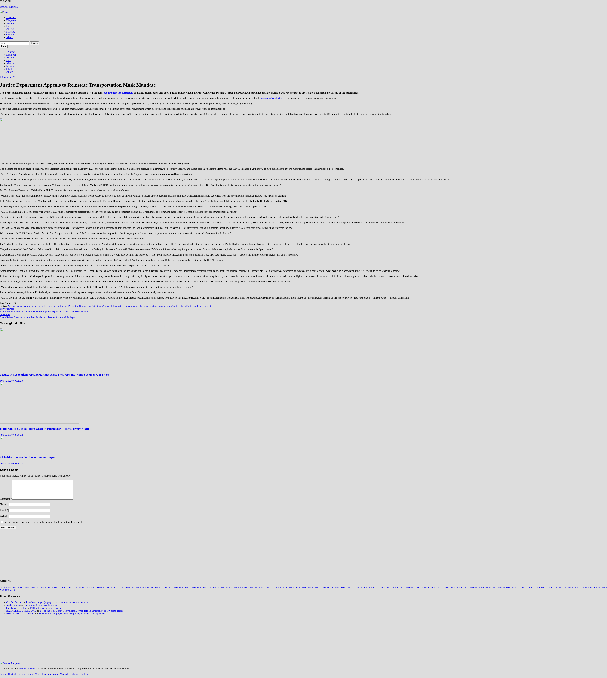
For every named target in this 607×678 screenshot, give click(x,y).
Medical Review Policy (46, 674)
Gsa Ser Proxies (14, 602)
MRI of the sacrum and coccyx (45, 608)
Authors (85, 674)
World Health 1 (547, 587)
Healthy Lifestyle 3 (258, 587)
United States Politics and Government (191, 306)
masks (139, 306)
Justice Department (126, 306)
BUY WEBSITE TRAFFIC (20, 613)
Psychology (486, 587)
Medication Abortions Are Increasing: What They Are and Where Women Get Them (54, 374)
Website (4, 516)
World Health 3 (574, 587)
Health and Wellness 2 (196, 587)
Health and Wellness (178, 587)
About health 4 (58, 587)
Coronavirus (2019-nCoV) (92, 306)
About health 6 (85, 587)
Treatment (11, 17)
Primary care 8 (474, 587)
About (9, 37)
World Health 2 (561, 587)
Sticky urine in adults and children (41, 605)
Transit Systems (150, 306)
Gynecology (129, 587)
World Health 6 (8, 590)
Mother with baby (333, 587)
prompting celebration (272, 98)
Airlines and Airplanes (18, 306)
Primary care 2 (398, 587)
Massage (10, 31)
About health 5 (72, 587)
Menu (3, 46)
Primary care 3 (410, 587)
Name (4, 504)
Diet (8, 26)
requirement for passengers (118, 92)
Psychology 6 (522, 587)
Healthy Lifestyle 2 (241, 587)
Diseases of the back (114, 587)
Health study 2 (226, 587)
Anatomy (11, 23)
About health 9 (98, 587)
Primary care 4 (423, 587)
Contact (12, 674)
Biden (33, 306)
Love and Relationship (277, 587)
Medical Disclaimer (69, 674)
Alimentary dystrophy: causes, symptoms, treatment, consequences (71, 613)
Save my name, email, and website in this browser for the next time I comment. (43, 522)
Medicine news (318, 587)
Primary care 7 (7, 77)
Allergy (10, 28)
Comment (6, 498)
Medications (292, 587)
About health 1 (18, 587)
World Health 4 (588, 587)
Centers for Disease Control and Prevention (57, 306)
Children (10, 34)
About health (5, 587)
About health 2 (31, 587)
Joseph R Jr (111, 306)
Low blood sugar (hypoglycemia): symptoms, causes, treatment (57, 602)
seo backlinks (13, 605)
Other (343, 587)
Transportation (165, 306)
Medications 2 (305, 587)
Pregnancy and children (357, 587)
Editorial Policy (25, 674)
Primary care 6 (449, 587)
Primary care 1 (385, 587)
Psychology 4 (498, 587)
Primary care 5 (436, 587)
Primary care (373, 587)
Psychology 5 (510, 587)
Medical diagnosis (9, 6)
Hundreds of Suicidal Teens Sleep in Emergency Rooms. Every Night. (45, 428)
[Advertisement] (95, 554)
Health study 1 (213, 587)
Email (4, 510)
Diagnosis (11, 20)
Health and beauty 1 (160, 587)
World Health (534, 587)
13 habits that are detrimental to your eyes (27, 457)
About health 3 (45, 587)
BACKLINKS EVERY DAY (21, 610)
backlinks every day (16, 608)
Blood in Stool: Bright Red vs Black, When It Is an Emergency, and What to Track (81, 610)
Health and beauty (143, 587)
